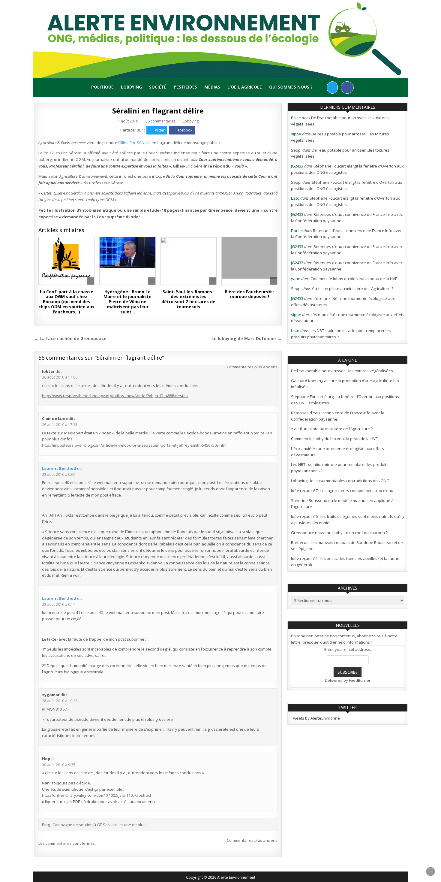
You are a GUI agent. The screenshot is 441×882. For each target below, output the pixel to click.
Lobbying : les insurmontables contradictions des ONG (340, 480)
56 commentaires (160, 121)
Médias (212, 87)
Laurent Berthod (59, 468)
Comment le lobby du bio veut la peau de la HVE (353, 278)
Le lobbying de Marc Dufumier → (247, 338)
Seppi (296, 150)
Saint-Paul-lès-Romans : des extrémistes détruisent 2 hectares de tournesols (188, 299)
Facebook (184, 130)
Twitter (159, 130)
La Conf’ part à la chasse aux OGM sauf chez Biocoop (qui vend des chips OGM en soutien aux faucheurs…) (66, 302)
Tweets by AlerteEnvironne (315, 718)
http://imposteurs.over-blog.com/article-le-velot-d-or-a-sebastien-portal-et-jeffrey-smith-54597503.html (134, 445)
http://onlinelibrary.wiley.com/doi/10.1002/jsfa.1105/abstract (96, 795)
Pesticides (185, 87)
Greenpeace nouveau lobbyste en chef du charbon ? (339, 532)
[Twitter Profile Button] (332, 87)
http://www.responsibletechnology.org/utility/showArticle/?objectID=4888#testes (115, 395)
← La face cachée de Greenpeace (70, 338)
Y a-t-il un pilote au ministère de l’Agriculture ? (352, 288)
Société (157, 87)
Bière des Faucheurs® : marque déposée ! (249, 294)
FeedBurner (359, 680)
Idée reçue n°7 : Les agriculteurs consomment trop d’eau (342, 490)
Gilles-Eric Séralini (135, 142)
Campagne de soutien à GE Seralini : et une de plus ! (99, 824)
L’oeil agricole (244, 87)
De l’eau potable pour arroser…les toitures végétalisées (342, 370)
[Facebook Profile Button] (347, 87)
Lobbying (131, 87)
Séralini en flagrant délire (158, 111)
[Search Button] (321, 87)
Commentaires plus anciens (252, 367)
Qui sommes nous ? (291, 87)
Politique (102, 87)
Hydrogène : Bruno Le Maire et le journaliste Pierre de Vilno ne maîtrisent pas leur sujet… (128, 302)
